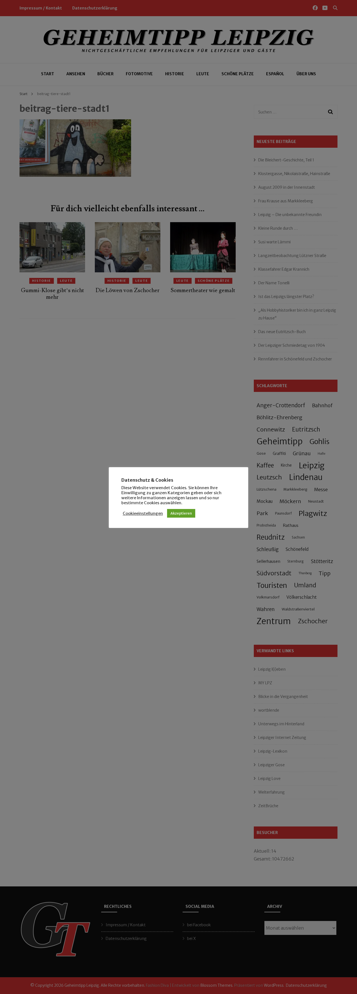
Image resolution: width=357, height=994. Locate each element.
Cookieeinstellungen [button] (143, 513)
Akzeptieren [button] (181, 513)
